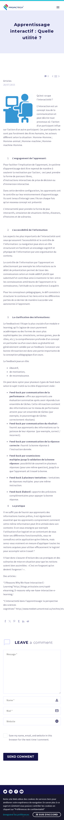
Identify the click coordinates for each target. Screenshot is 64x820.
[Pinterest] (14, 621)
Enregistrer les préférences (16, 814)
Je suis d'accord (47, 814)
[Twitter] (10, 621)
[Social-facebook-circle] (16, 792)
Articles (7, 80)
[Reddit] (28, 621)
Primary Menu (58, 7)
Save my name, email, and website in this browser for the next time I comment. (30, 737)
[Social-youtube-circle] (21, 792)
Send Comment (20, 756)
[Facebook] (5, 621)
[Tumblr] (19, 621)
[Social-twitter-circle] (5, 792)
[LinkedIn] (23, 621)
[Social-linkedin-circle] (11, 792)
